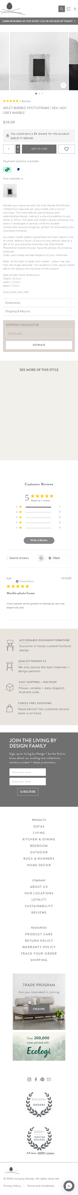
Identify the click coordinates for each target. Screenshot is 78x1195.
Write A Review (39, 540)
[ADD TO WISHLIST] (66, 149)
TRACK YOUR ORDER (39, 954)
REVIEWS (39, 913)
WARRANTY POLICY (39, 947)
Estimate (39, 345)
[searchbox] (22, 558)
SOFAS (39, 826)
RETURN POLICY (39, 941)
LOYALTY (39, 900)
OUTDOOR (39, 852)
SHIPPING (39, 960)
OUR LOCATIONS (39, 893)
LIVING (39, 833)
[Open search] (61, 9)
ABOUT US (39, 887)
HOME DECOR (39, 865)
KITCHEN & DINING (39, 839)
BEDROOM (39, 846)
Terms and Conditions (41, 1185)
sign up (28, 137)
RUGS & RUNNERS (39, 859)
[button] (39, 21)
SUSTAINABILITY (39, 906)
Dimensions (12, 302)
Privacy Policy (12, 1185)
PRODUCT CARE (39, 934)
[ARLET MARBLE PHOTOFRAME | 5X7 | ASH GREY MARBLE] (10, 190)
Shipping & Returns (17, 311)
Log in (15, 137)
